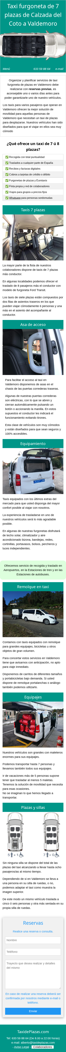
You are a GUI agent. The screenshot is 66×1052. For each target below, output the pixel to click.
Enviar (33, 1011)
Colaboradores (43, 1047)
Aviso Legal (21, 1047)
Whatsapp (15, 198)
